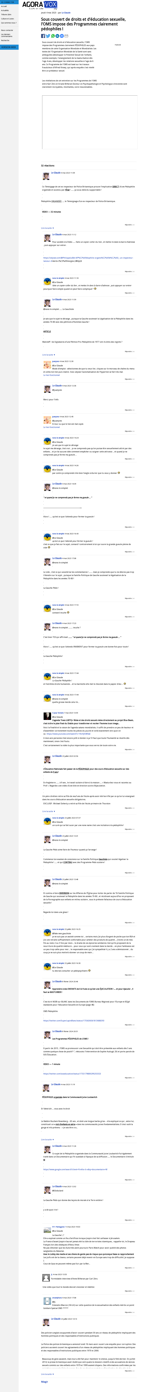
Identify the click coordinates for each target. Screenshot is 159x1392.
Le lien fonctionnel (51, 375)
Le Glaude (66, 13)
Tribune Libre (6, 14)
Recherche (5, 40)
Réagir (44, 1381)
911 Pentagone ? (59, 1227)
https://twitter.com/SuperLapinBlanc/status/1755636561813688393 (73, 1021)
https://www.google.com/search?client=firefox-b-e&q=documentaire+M (75, 1169)
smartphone (57, 1298)
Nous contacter (7, 30)
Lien (133, 225)
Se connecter (7, 2)
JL (51, 1274)
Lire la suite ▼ (47, 228)
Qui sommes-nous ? (9, 23)
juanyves (55, 361)
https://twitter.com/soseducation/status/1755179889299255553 (72, 1074)
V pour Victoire (58, 713)
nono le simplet (58, 278)
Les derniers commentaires (6, 35)
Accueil (4, 6)
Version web (8, 47)
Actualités (5, 10)
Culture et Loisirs (7, 19)
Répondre (128, 225)
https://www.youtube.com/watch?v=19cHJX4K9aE (69, 734)
